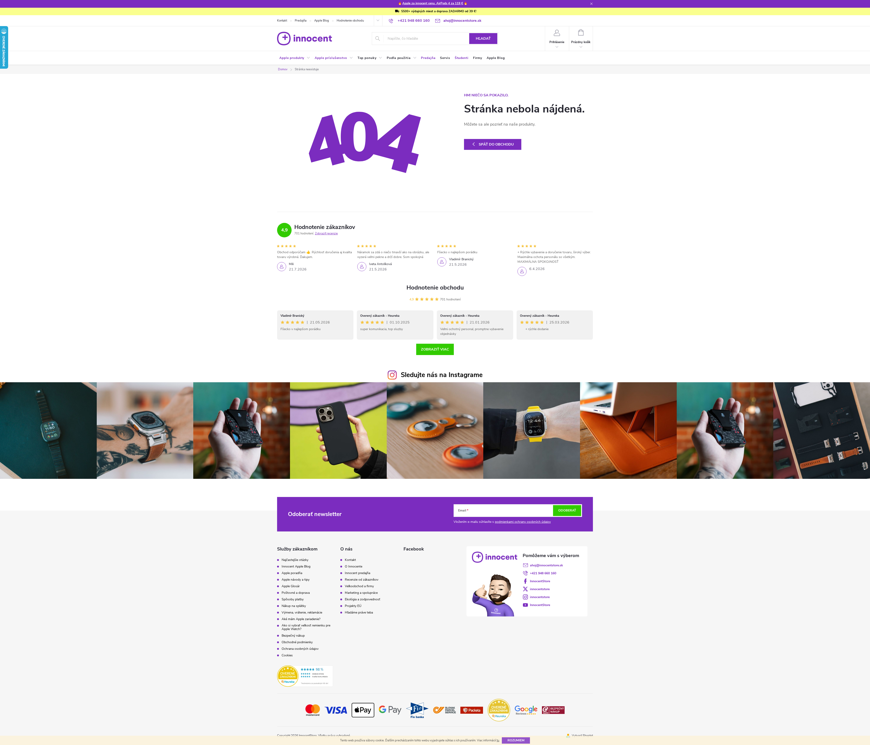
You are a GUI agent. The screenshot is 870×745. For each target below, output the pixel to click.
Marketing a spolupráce (361, 593)
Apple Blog (321, 21)
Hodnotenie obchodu (350, 21)
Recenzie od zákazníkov (361, 580)
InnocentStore (540, 581)
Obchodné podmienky (297, 642)
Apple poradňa (292, 573)
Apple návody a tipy (295, 580)
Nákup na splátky (294, 606)
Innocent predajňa (357, 573)
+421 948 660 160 (543, 573)
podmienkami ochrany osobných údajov (523, 522)
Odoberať (567, 510)
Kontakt (282, 21)
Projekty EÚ (353, 606)
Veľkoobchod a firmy (359, 586)
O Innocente (353, 566)
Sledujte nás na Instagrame (442, 374)
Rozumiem (516, 740)
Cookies (287, 655)
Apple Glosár (291, 586)
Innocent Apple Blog (296, 566)
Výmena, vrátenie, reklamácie (302, 612)
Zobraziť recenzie (326, 233)
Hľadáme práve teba (359, 612)
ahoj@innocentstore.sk (546, 565)
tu (498, 740)
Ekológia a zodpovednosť (362, 599)
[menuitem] (294, 58)
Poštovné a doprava (296, 593)
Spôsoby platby (293, 599)
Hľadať (483, 38)
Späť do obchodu (496, 144)
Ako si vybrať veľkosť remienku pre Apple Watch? (306, 627)
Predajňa (301, 21)
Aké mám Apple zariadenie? (301, 619)
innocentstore (540, 589)
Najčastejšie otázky (295, 560)
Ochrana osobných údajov (300, 649)
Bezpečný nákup (293, 636)
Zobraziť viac (435, 349)
